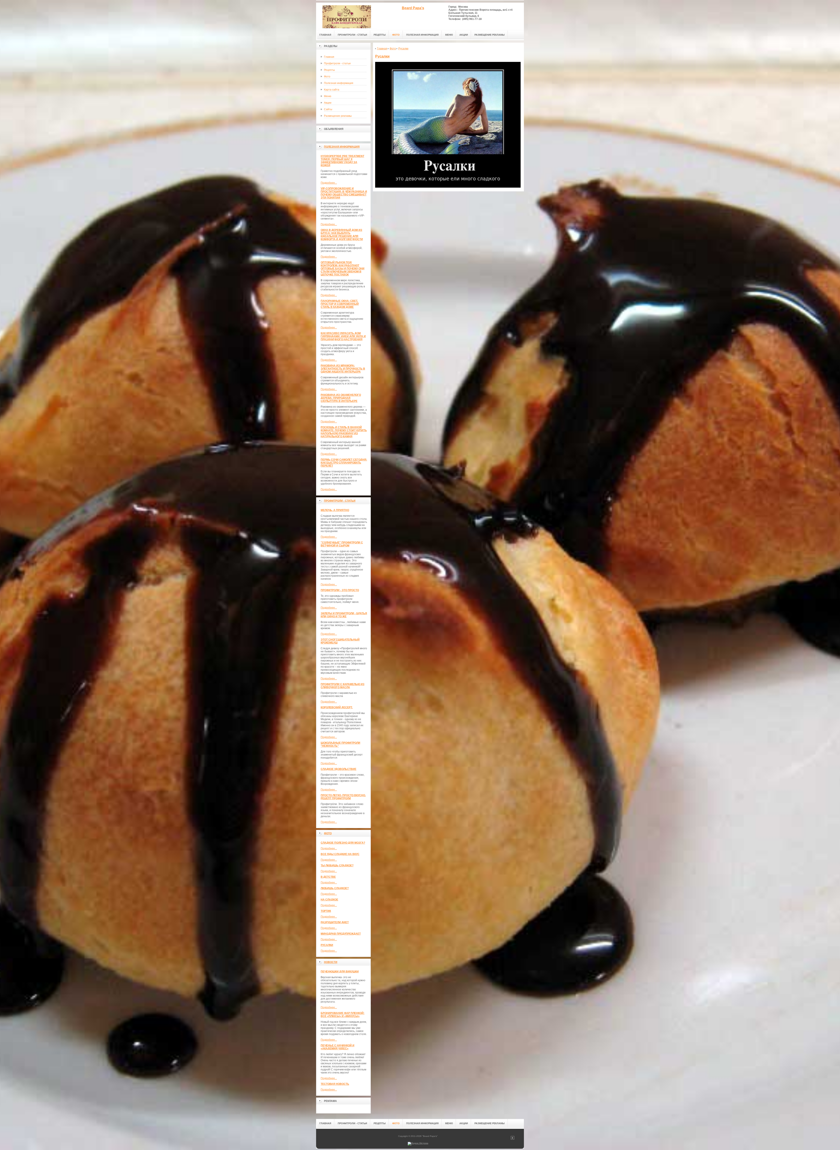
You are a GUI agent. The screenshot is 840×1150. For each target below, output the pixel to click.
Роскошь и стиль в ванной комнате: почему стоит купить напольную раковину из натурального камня (344, 432)
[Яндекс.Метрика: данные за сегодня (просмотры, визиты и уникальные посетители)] (418, 1143)
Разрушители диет (335, 922)
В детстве (328, 876)
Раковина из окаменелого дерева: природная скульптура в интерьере (341, 398)
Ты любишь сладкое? (337, 865)
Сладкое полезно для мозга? (343, 842)
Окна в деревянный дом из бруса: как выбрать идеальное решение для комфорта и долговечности (342, 235)
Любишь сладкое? (335, 888)
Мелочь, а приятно (335, 510)
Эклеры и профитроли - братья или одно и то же (344, 615)
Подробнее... (329, 182)
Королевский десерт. (337, 707)
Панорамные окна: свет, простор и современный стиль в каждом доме (340, 304)
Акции (327, 102)
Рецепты (329, 70)
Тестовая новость (335, 1083)
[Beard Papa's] (346, 16)
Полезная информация (338, 83)
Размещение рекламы (338, 115)
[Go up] (512, 1139)
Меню (327, 96)
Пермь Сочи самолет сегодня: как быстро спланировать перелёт (344, 462)
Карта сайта (331, 89)
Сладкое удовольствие (338, 769)
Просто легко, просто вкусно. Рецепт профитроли (343, 797)
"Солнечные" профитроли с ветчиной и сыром (342, 544)
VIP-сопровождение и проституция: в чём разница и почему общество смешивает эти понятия (344, 193)
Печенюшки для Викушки (340, 971)
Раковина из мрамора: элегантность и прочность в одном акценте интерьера (343, 368)
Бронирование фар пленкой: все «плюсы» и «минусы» (342, 1015)
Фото (327, 76)
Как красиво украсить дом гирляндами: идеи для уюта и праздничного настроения (343, 336)
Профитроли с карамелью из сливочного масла (342, 686)
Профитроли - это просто (340, 590)
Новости (330, 962)
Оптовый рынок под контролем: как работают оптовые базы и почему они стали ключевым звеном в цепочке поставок (342, 268)
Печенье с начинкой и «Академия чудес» (337, 1047)
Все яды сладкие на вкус (340, 854)
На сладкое (329, 899)
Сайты (328, 109)
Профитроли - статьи (337, 63)
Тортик (326, 911)
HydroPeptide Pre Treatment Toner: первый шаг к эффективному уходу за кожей (342, 161)
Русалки (327, 945)
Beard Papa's (413, 8)
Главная (329, 56)
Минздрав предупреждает (341, 933)
